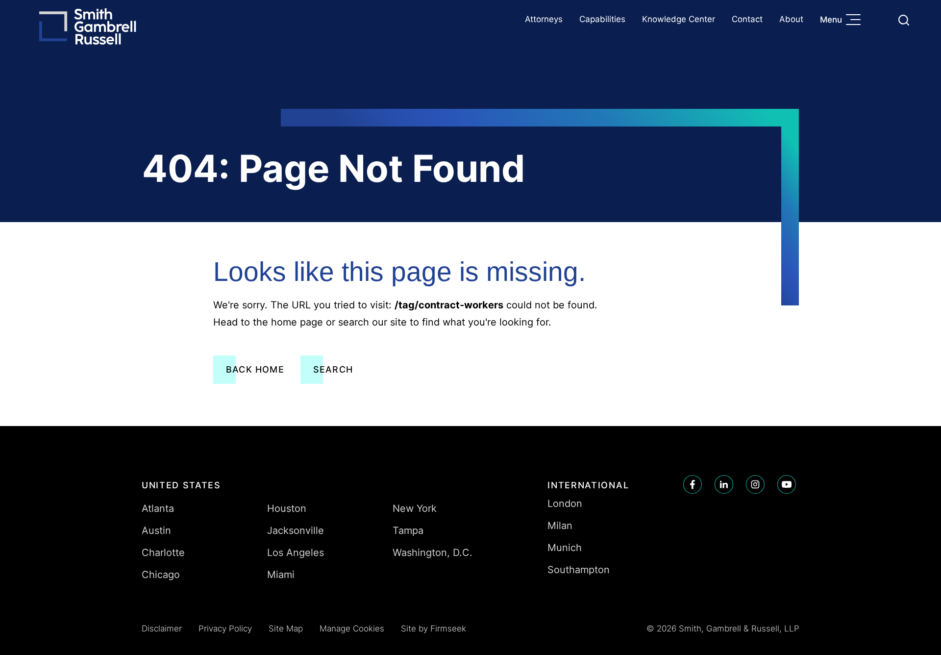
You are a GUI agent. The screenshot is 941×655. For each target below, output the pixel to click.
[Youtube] (786, 484)
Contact (747, 19)
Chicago (161, 574)
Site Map (286, 628)
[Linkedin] (724, 484)
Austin (156, 530)
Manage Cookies (352, 628)
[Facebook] (692, 484)
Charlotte (163, 552)
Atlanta (158, 508)
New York (415, 508)
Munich (564, 548)
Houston (286, 508)
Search (333, 369)
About (791, 19)
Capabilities (602, 19)
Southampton (578, 570)
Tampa (408, 530)
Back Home (255, 369)
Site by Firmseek (433, 628)
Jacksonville (295, 530)
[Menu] (855, 20)
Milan (559, 525)
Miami (281, 574)
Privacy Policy (225, 628)
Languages (880, 19)
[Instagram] (755, 484)
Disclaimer (162, 628)
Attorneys (544, 19)
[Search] (903, 20)
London (564, 503)
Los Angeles (295, 552)
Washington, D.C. (432, 552)
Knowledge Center (678, 19)
